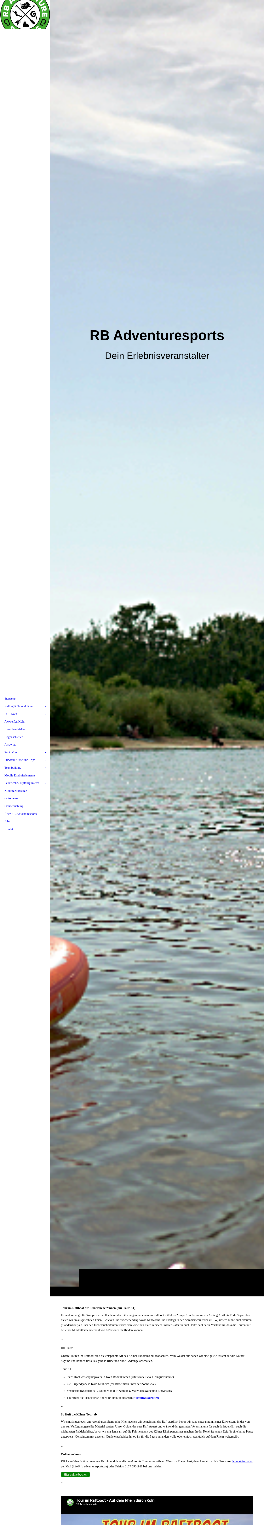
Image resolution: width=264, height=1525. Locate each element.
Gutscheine (11, 798)
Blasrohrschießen (15, 729)
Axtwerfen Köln (14, 721)
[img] (157, 648)
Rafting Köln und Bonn (18, 706)
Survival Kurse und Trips (19, 760)
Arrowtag (10, 744)
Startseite (9, 698)
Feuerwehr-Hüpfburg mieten (21, 783)
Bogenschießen (13, 737)
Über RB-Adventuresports (20, 813)
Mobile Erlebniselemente (19, 775)
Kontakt (9, 829)
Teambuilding (12, 767)
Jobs (7, 821)
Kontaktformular (242, 1461)
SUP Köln (10, 714)
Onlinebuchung (13, 806)
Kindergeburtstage (15, 790)
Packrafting (11, 752)
